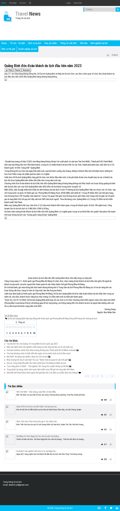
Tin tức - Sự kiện (17, 43)
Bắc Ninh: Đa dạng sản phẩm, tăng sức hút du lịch (27, 356)
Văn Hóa (83, 43)
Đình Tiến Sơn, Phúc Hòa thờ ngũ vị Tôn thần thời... (37, 421)
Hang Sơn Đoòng (84, 318)
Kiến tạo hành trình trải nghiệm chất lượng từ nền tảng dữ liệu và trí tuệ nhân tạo (40, 347)
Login (68, 3)
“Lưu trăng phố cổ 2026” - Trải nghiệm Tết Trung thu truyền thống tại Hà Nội (38, 366)
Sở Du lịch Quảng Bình (16, 318)
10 (34, 333)
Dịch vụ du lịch (34, 43)
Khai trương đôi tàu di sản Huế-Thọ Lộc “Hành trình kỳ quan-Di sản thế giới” (38, 360)
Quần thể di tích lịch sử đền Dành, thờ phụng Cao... (37, 406)
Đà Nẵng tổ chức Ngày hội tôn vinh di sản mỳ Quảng (37, 436)
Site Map (13, 3)
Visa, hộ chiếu (50, 43)
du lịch (94, 318)
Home (3, 3)
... (107, 376)
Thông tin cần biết (68, 43)
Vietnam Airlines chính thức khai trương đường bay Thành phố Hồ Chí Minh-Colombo (41, 350)
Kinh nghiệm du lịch (99, 43)
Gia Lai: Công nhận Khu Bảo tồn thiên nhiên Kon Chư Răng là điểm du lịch (36, 363)
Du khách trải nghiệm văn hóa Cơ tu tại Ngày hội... (36, 451)
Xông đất (73, 318)
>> (112, 376)
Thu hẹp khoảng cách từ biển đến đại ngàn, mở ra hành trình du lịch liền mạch (39, 353)
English (115, 55)
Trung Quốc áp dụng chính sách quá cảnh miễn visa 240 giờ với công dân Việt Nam (40, 369)
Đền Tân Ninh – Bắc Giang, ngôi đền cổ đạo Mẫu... (36, 392)
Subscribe (78, 3)
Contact (22, 3)
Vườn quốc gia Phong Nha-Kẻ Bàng (54, 318)
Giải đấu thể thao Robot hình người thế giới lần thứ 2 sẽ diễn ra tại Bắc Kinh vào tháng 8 (43, 373)
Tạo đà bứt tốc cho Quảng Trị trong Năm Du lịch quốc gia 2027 (32, 344)
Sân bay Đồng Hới (32, 318)
